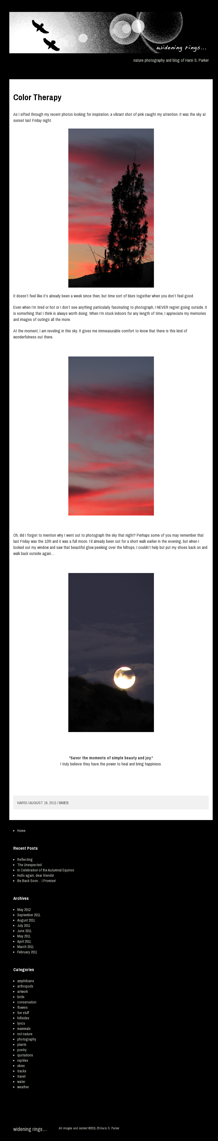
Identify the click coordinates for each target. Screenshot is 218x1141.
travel (21, 1076)
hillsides (23, 1018)
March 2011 (25, 946)
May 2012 (24, 909)
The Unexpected (29, 864)
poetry (22, 1049)
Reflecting (25, 859)
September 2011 (28, 915)
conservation (26, 1002)
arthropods (25, 986)
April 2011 (24, 941)
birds (20, 996)
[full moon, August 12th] (111, 652)
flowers (22, 1007)
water (21, 1081)
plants (21, 1044)
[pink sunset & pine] (111, 208)
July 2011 (23, 925)
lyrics (21, 1023)
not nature (24, 1034)
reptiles (22, 1060)
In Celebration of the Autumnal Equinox (45, 870)
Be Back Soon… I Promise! (36, 880)
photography (26, 1039)
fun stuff (23, 1012)
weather (23, 1087)
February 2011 (27, 952)
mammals (24, 1028)
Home (21, 830)
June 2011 (24, 930)
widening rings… (30, 1129)
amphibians (25, 981)
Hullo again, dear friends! (35, 875)
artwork (22, 991)
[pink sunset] (111, 436)
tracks (21, 1071)
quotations (25, 1055)
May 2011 (23, 936)
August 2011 (26, 920)
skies (64, 802)
